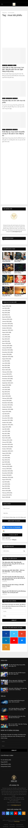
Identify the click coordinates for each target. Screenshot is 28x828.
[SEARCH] (24, 551)
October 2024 (5, 354)
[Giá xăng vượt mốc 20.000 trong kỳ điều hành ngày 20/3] (4, 674)
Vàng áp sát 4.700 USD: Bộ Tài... (6, 283)
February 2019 (5, 492)
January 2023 (5, 400)
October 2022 (5, 407)
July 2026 (4, 308)
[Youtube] (15, 813)
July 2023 (4, 387)
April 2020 (4, 462)
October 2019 (5, 475)
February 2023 (5, 398)
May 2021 (4, 433)
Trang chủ (6, 824)
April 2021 (4, 435)
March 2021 (5, 437)
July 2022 (4, 413)
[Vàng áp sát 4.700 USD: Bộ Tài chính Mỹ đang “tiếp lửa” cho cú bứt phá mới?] (8, 279)
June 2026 (4, 310)
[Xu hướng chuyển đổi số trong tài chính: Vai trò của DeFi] (4, 702)
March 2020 (5, 464)
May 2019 (4, 486)
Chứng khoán (4, 766)
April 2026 (4, 314)
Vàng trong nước (19, 824)
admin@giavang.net (17, 231)
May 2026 (4, 312)
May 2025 (4, 339)
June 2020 (4, 457)
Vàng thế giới (4, 764)
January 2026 (5, 321)
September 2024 (6, 356)
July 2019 (4, 481)
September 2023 (6, 383)
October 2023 (5, 380)
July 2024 (4, 361)
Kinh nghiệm (5, 65)
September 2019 (6, 477)
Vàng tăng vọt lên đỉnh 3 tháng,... (18, 272)
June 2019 (4, 484)
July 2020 (4, 455)
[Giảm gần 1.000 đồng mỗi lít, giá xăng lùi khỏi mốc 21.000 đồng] (4, 690)
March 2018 (5, 497)
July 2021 (4, 429)
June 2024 (4, 363)
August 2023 (5, 385)
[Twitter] (7, 813)
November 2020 (6, 446)
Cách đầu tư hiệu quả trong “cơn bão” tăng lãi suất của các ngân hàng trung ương (13, 69)
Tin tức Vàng (12, 824)
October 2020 (5, 448)
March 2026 (5, 317)
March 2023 (5, 396)
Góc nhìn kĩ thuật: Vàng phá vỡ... (19, 295)
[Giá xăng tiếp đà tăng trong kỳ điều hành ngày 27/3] (4, 666)
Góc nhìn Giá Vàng (20, 826)
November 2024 (6, 352)
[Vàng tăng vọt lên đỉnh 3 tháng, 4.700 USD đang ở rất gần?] (20, 267)
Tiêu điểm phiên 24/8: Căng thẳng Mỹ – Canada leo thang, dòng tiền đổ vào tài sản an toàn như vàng (13, 564)
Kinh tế (4, 98)
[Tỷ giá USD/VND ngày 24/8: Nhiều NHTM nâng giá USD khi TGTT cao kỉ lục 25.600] (20, 279)
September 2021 (6, 424)
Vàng (2, 762)
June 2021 (4, 431)
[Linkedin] (11, 813)
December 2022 (6, 402)
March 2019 (5, 490)
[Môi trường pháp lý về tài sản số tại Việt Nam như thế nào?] (4, 718)
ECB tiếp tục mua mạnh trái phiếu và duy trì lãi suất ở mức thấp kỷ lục (13, 133)
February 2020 (5, 466)
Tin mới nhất (10, 65)
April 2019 (4, 488)
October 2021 (5, 422)
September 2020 (6, 451)
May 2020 (4, 459)
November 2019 (6, 473)
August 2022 (5, 411)
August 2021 (5, 426)
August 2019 (5, 479)
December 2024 (6, 350)
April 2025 (4, 341)
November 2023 (6, 378)
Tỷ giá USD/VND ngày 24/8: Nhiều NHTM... (19, 283)
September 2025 (6, 330)
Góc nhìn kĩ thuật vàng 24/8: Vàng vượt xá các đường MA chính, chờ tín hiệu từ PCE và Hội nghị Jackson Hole (13, 578)
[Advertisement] (14, 32)
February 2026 (5, 319)
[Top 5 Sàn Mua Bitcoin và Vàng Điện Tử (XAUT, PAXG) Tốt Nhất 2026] (4, 710)
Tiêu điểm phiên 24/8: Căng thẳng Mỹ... (7, 260)
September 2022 (6, 409)
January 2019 (5, 495)
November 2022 (6, 404)
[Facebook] (3, 813)
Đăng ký (14, 539)
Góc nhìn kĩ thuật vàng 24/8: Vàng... (6, 272)
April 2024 (4, 367)
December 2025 (6, 323)
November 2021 (6, 420)
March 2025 (5, 343)
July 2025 (4, 334)
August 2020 (5, 453)
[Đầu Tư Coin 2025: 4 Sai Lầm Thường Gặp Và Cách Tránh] (4, 725)
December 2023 (6, 376)
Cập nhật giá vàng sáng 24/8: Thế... (7, 295)
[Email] (19, 813)
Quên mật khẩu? (6, 538)
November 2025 (6, 325)
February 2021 (5, 440)
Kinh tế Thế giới (9, 98)
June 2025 (4, 336)
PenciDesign (17, 821)
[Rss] (23, 813)
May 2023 (4, 391)
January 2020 (5, 468)
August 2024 (5, 358)
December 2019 (6, 470)
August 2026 (5, 306)
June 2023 (4, 389)
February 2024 (5, 372)
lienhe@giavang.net (16, 805)
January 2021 (5, 442)
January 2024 (5, 374)
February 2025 (5, 345)
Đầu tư (15, 65)
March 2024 (5, 369)
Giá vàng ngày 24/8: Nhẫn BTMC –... (19, 260)
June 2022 (4, 415)
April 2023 (4, 394)
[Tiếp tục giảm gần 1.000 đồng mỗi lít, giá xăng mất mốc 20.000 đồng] (4, 682)
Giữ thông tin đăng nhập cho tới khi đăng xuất (14, 517)
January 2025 (5, 347)
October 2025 (5, 328)
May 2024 (4, 365)
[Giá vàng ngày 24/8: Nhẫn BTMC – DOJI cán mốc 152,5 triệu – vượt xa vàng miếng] (20, 256)
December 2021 (6, 418)
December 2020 (6, 444)
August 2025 (5, 332)
